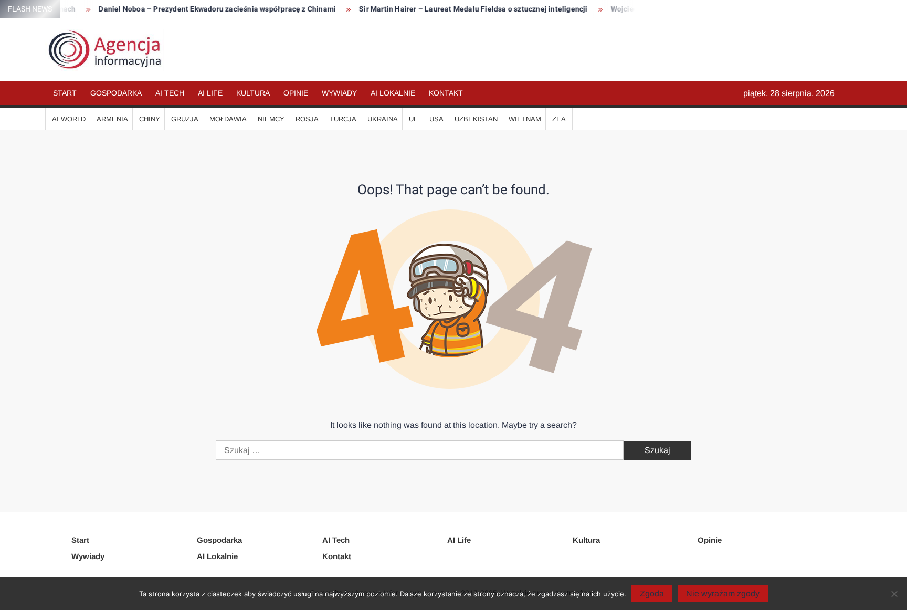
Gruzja (184, 119)
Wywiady (339, 93)
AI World (69, 119)
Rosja (307, 119)
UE (413, 119)
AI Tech (169, 93)
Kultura (253, 93)
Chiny (149, 119)
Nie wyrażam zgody (723, 593)
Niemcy (271, 119)
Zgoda (652, 593)
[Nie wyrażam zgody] (894, 593)
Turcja (343, 119)
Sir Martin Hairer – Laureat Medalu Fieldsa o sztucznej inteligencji (462, 9)
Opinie (295, 93)
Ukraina (382, 119)
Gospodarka (116, 93)
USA (436, 119)
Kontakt (446, 93)
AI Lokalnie (393, 93)
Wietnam (525, 119)
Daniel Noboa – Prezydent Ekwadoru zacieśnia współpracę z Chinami (206, 9)
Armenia (112, 119)
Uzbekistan (476, 119)
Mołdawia (228, 119)
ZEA (559, 119)
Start (65, 93)
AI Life (210, 93)
